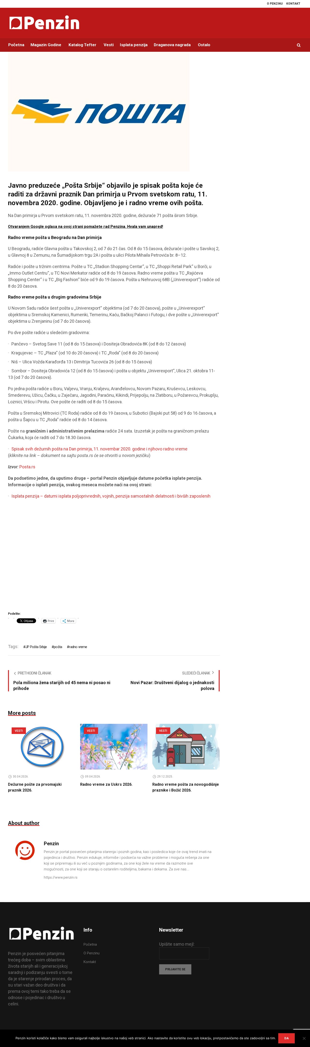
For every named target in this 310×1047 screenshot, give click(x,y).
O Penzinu (92, 953)
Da (286, 1038)
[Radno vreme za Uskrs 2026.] (113, 747)
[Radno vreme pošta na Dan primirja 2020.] (99, 111)
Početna (90, 944)
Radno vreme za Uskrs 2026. (106, 784)
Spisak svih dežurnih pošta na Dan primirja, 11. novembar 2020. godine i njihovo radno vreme (99, 448)
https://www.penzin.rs (61, 877)
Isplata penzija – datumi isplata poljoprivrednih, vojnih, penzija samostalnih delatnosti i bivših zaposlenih (110, 496)
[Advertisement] (114, 557)
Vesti (19, 731)
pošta (58, 647)
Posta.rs (27, 466)
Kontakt (90, 962)
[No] (304, 1038)
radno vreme (78, 647)
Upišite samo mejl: (176, 944)
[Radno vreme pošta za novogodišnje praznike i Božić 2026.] (186, 747)
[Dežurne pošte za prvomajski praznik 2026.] (41, 747)
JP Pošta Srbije (36, 647)
